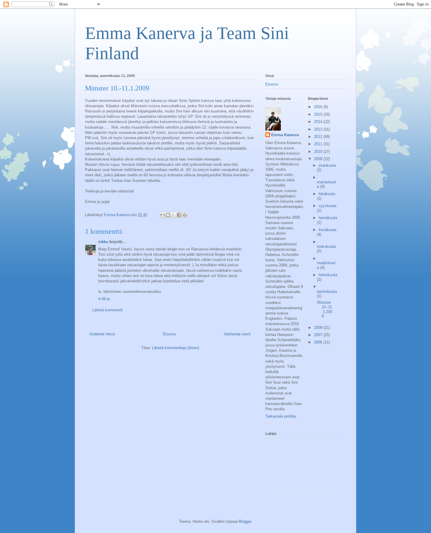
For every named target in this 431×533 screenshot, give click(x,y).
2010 (318, 151)
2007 (318, 335)
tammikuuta (327, 291)
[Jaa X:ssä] (174, 215)
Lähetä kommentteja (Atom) (175, 348)
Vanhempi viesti (237, 334)
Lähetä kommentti (107, 310)
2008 (318, 327)
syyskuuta (327, 206)
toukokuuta (326, 246)
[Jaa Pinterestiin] (185, 215)
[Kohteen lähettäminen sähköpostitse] (162, 215)
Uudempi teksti (102, 334)
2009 (318, 159)
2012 (318, 136)
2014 (318, 121)
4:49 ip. (104, 299)
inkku (103, 242)
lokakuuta (327, 194)
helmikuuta (328, 275)
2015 (318, 114)
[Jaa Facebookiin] (179, 215)
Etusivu (169, 334)
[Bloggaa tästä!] (168, 215)
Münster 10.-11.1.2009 (324, 309)
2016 (318, 107)
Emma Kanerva (285, 135)
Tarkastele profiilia (280, 416)
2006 (318, 342)
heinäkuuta (328, 218)
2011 (318, 144)
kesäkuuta (327, 230)
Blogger (245, 521)
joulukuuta (327, 165)
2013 (318, 129)
